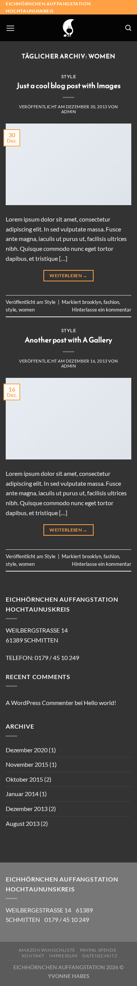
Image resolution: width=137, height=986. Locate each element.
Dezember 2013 (27, 808)
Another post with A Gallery (68, 339)
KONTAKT (33, 956)
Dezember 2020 (27, 749)
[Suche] (128, 28)
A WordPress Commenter (39, 702)
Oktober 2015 (24, 779)
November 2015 (27, 764)
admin (68, 111)
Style (68, 77)
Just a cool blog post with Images (69, 85)
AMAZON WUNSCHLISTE (47, 950)
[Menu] (10, 28)
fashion (111, 302)
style (11, 310)
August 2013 (23, 823)
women (27, 310)
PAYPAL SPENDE (98, 950)
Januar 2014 (22, 793)
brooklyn (91, 302)
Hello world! (100, 702)
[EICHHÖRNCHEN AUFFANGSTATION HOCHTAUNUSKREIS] (68, 28)
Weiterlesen (68, 275)
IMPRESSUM (63, 956)
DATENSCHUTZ (99, 956)
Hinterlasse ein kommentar (101, 310)
